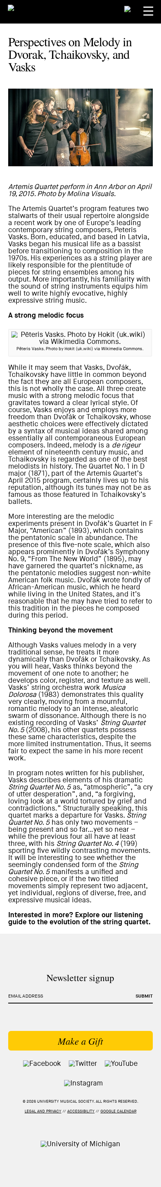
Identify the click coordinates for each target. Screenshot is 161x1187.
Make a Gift (80, 1040)
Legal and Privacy (43, 1111)
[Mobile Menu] (148, 11)
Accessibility (81, 1111)
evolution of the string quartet (99, 922)
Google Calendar (118, 1111)
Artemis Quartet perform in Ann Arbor (66, 187)
